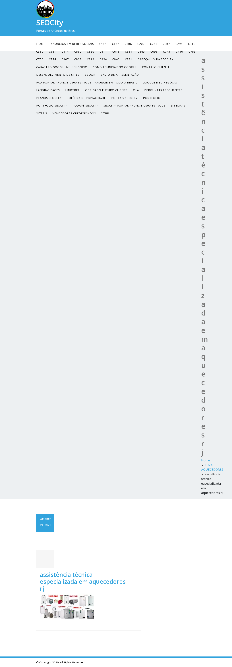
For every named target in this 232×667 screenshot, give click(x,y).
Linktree (72, 90)
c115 (103, 44)
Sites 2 (41, 113)
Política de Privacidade (86, 98)
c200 (141, 44)
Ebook (90, 74)
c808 (78, 59)
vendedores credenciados (74, 113)
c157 (115, 44)
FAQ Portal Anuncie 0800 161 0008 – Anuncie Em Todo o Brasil (86, 82)
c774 (52, 59)
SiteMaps (178, 105)
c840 (116, 59)
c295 (179, 44)
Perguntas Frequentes (163, 90)
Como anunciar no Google (115, 67)
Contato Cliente (156, 67)
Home (40, 44)
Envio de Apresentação (120, 74)
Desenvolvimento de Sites (57, 74)
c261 (153, 44)
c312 (191, 44)
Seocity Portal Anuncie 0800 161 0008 (134, 105)
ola (136, 90)
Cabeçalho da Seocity (155, 59)
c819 (90, 59)
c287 (166, 44)
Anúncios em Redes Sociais (72, 44)
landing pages (48, 90)
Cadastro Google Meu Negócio (61, 67)
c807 (65, 59)
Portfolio (151, 98)
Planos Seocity (48, 98)
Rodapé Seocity (85, 105)
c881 (128, 59)
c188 (128, 44)
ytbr (105, 113)
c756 (40, 59)
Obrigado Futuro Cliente (106, 90)
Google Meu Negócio (160, 82)
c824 (103, 59)
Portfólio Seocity (51, 105)
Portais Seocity (124, 98)
